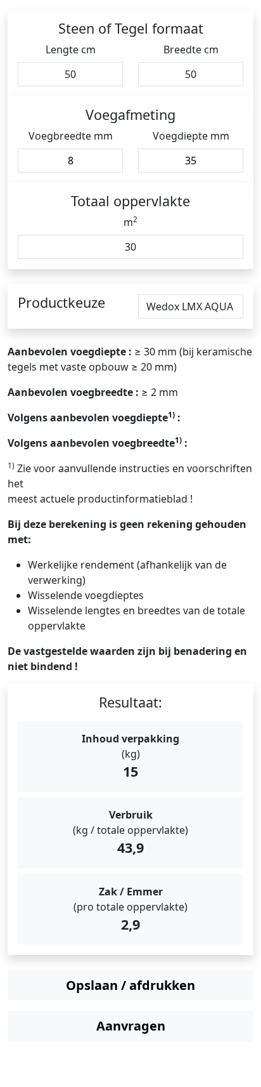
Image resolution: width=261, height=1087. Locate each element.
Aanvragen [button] (130, 1025)
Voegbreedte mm (71, 136)
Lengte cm (71, 49)
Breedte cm (191, 49)
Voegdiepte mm (191, 136)
